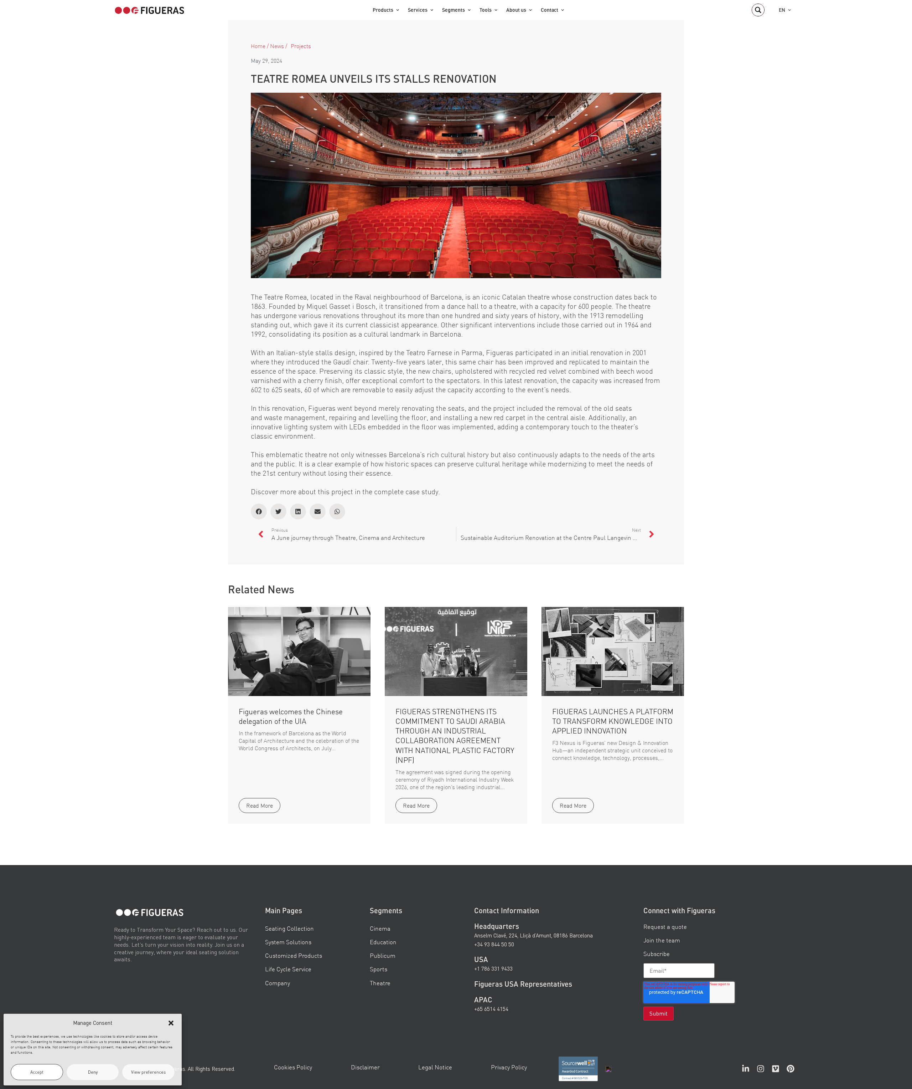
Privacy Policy (509, 1067)
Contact (549, 10)
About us (516, 10)
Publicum (382, 955)
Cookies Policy (293, 1067)
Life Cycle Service (288, 969)
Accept (36, 1072)
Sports (378, 969)
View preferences (148, 1072)
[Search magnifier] (758, 10)
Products (383, 10)
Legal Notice (435, 1067)
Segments (453, 10)
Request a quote (665, 926)
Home (258, 46)
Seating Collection (289, 928)
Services (418, 10)
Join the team (661, 940)
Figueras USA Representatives (523, 983)
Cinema (380, 928)
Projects (301, 46)
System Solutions (288, 942)
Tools (486, 10)
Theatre (380, 982)
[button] (171, 1023)
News (277, 46)
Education (383, 942)
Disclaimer (365, 1067)
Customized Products (293, 955)
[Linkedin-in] (745, 1068)
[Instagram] (760, 1068)
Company (277, 982)
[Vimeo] (775, 1068)
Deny (93, 1072)
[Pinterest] (790, 1068)
